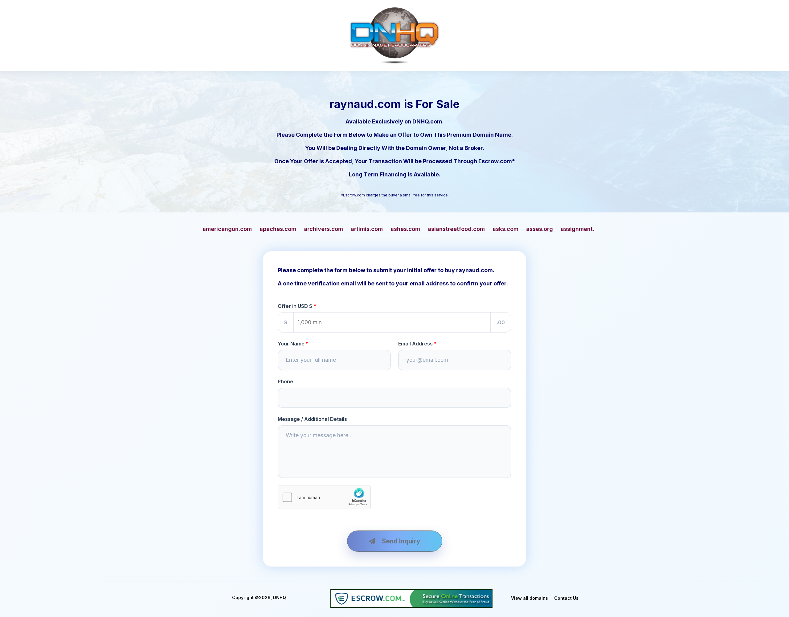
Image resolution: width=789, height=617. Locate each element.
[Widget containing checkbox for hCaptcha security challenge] (324, 497)
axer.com (581, 229)
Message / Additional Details (312, 419)
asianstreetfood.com (335, 229)
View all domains (529, 598)
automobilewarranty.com (527, 229)
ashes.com (285, 229)
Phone (285, 381)
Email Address (415, 344)
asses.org (419, 229)
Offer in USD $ (295, 306)
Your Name (291, 344)
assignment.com (462, 229)
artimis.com (246, 229)
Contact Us (566, 598)
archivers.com (203, 229)
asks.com (385, 229)
